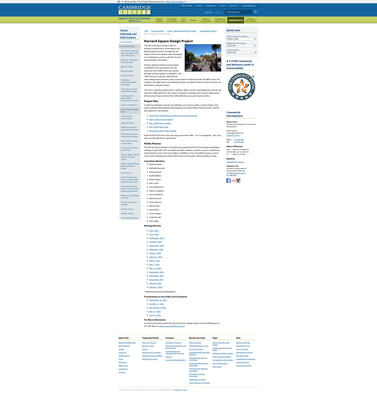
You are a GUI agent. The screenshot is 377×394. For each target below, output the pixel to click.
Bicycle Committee (196, 349)
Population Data (242, 356)
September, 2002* (157, 238)
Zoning (145, 349)
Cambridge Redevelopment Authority (199, 353)
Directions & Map (232, 135)
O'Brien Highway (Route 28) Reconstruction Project (130, 156)
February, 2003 (155, 257)
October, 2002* (155, 241)
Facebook (228, 180)
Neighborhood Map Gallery (223, 353)
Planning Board (148, 346)
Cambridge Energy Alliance (152, 356)
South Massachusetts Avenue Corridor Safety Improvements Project (130, 179)
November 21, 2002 (157, 307)
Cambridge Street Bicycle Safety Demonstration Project (129, 98)
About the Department (127, 343)
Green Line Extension (129, 105)
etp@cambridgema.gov (235, 162)
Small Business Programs (151, 352)
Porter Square (126, 173)
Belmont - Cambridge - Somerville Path (129, 61)
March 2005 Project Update (161, 119)
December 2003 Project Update (162, 130)
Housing (169, 357)
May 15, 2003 (155, 311)
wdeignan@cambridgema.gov (171, 326)
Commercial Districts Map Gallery (222, 349)
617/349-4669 (239, 142)
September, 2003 (156, 272)
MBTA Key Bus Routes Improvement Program (129, 135)
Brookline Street (127, 75)
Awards (121, 349)
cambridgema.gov (249, 6)
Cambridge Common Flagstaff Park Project (129, 90)
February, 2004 (155, 287)
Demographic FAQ (243, 343)
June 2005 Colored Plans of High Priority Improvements (173, 115)
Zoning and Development (175, 360)
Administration (124, 346)
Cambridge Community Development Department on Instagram (238, 180)
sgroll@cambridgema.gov (236, 173)
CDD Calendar (186, 6)
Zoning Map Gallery (220, 363)
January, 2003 (155, 253)
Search (255, 12)
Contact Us (123, 352)
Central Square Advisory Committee (198, 359)
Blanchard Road (127, 71)
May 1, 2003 (154, 264)
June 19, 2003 (155, 315)
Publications (123, 369)
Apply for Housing (149, 343)
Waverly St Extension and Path (129, 203)
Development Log (243, 346)
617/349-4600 (239, 139)
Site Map (122, 372)
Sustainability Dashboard (245, 359)
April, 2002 (153, 230)
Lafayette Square (127, 123)
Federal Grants (124, 356)
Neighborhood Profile (244, 352)
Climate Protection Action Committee (198, 364)
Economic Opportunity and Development (176, 347)
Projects (199, 6)
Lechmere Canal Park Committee (197, 375)
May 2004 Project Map (158, 127)
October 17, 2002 (156, 304)
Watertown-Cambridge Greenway (129, 196)
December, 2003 (156, 279)
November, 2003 (156, 275)
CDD (146, 31)
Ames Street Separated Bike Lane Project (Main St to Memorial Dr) (130, 53)
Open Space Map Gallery (222, 357)
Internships (123, 362)
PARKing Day (123, 366)
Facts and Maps (183, 20)
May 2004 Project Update (160, 123)
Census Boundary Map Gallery (221, 344)
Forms (121, 359)
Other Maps (217, 367)
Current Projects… (233, 50)
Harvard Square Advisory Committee (198, 370)
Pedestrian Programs (150, 359)
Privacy (184, 390)
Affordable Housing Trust (198, 346)
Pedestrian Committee (197, 380)
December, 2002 (156, 249)
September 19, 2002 (158, 300)
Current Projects (126, 42)
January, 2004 (155, 283)
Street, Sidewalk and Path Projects (182, 31)
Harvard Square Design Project (130, 110)
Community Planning (174, 343)
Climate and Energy (159, 20)
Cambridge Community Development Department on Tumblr (233, 180)
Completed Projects (208, 31)
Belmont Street (126, 67)
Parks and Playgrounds (205, 20)
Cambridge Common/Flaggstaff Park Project (128, 82)
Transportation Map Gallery (223, 360)
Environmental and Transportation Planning (175, 352)
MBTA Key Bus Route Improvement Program (129, 128)
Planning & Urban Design (220, 20)
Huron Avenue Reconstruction (126, 117)
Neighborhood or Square (236, 43)
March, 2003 (154, 260)
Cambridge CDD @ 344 (136, 13)
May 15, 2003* (155, 268)
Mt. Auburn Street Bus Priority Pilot (129, 149)
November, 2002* (156, 245)
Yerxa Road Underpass (129, 218)
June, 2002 (153, 234)
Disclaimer (177, 390)
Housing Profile (242, 349)
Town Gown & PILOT (243, 366)
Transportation (157, 31)
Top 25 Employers (242, 362)
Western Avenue (127, 209)
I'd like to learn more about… (237, 36)
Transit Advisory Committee (199, 383)
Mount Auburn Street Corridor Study (129, 142)
